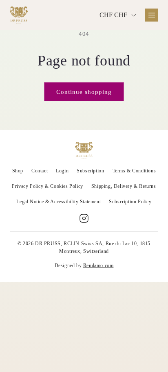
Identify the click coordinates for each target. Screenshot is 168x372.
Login (62, 171)
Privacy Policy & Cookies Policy (47, 186)
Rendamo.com (98, 265)
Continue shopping (84, 92)
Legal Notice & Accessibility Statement (58, 201)
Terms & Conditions (134, 171)
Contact (39, 171)
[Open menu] (151, 15)
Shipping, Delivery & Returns (123, 186)
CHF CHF (113, 14)
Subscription (90, 171)
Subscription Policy (130, 201)
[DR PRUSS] (19, 15)
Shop (17, 171)
